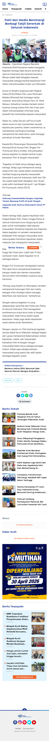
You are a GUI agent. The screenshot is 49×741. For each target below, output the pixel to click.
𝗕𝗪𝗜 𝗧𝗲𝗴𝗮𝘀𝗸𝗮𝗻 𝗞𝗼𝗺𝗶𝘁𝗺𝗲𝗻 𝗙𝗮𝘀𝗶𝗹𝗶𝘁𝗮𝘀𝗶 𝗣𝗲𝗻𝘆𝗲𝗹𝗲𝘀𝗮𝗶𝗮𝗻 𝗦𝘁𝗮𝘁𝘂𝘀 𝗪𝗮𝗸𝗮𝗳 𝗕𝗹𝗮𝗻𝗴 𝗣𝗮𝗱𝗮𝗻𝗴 (18, 617)
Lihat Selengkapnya (24, 677)
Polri (18, 380)
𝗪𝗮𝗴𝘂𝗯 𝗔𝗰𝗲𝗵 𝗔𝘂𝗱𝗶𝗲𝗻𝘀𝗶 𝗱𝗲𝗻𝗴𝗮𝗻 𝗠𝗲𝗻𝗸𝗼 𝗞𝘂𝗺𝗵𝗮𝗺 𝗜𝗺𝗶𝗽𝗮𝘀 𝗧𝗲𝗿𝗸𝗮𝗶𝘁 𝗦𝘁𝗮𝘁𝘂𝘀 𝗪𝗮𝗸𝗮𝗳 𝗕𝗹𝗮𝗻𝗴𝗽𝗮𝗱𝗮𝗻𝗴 (16, 641)
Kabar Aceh (9, 531)
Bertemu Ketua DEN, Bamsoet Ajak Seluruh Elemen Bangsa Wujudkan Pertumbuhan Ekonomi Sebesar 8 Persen (22, 370)
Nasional (8, 380)
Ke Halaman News (23, 525)
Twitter (30, 725)
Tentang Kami (28, 729)
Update (33, 248)
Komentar (26, 402)
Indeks (28, 9)
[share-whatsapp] (26, 395)
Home (5, 9)
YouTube (36, 725)
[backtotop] (24, 710)
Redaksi (18, 729)
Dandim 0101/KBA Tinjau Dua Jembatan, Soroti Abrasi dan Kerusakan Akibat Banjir (17, 666)
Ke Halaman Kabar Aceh (24, 538)
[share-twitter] (22, 395)
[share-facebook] (18, 395)
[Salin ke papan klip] (31, 395)
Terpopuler (16, 9)
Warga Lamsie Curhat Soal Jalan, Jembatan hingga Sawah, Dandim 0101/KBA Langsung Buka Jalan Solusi (17, 654)
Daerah (38, 9)
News (5, 518)
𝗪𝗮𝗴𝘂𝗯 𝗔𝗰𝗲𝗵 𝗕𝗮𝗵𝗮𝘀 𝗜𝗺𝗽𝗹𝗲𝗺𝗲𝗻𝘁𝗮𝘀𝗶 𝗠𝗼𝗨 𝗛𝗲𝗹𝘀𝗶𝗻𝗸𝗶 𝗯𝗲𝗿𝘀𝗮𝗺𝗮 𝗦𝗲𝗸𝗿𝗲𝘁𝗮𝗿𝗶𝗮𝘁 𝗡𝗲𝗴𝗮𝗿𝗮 (17, 629)
